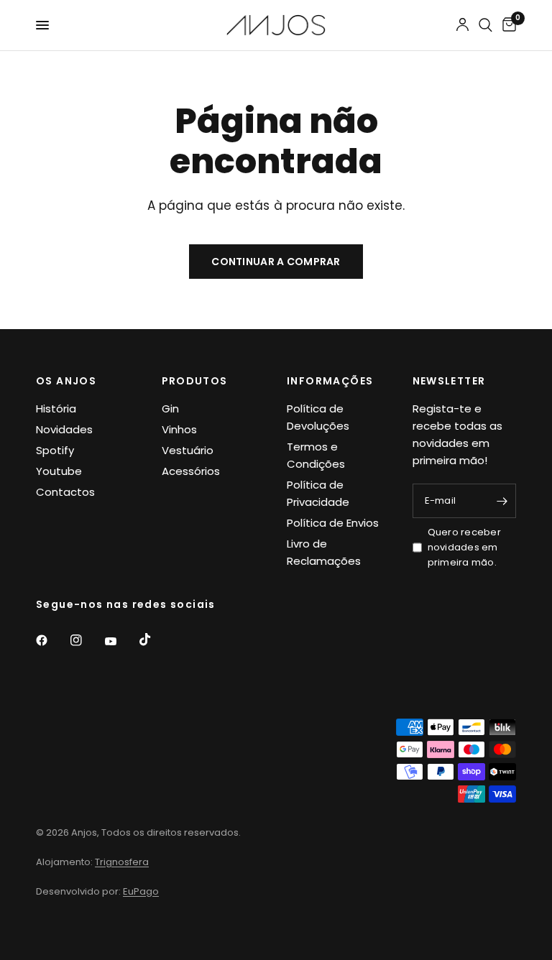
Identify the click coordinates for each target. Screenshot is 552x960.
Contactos (65, 491)
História (56, 408)
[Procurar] (485, 25)
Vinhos (179, 429)
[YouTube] (121, 641)
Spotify (55, 450)
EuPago (141, 891)
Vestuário (187, 450)
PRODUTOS (195, 381)
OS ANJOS (66, 381)
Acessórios (191, 471)
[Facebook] (52, 640)
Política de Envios (333, 522)
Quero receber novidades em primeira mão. (464, 547)
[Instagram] (86, 640)
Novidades (64, 429)
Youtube (59, 471)
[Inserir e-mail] (501, 501)
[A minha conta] (462, 25)
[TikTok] (155, 639)
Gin (170, 408)
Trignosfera (122, 862)
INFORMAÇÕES (330, 381)
